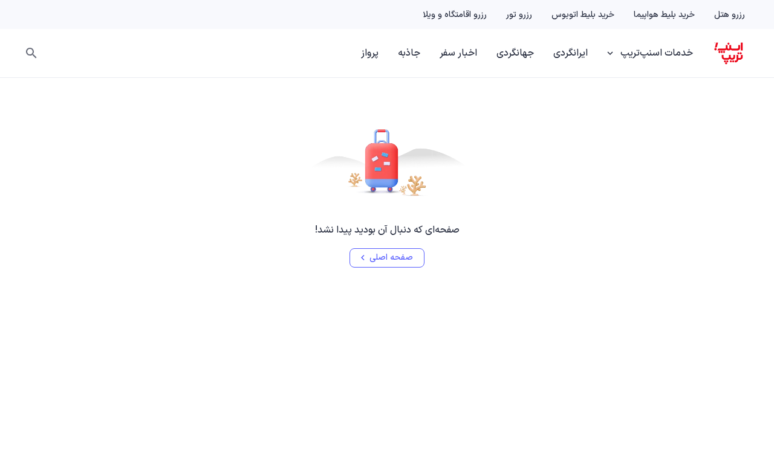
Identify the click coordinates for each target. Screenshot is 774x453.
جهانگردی (515, 53)
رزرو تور (519, 14)
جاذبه (409, 53)
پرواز (370, 53)
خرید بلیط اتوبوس (582, 14)
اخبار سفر (458, 53)
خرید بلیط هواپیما (664, 14)
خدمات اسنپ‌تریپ (656, 53)
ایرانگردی (570, 53)
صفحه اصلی (391, 257)
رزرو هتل (729, 14)
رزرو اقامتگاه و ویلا (455, 14)
